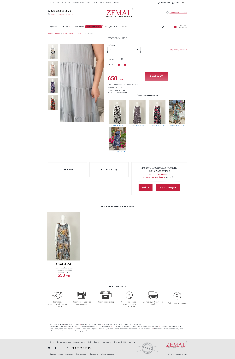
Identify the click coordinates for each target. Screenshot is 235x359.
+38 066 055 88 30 (61, 10)
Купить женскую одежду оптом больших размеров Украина (134, 329)
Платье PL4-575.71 (117, 151)
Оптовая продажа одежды (120, 326)
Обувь (65, 26)
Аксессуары (77, 26)
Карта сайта (106, 342)
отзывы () (67, 169)
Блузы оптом (137, 324)
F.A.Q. (95, 3)
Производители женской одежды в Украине (144, 326)
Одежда (54, 26)
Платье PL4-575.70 (177, 125)
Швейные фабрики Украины (88, 326)
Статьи (88, 3)
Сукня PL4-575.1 (137, 125)
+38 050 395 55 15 (80, 348)
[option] (53, 51)
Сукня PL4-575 (117, 125)
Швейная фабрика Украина (68, 326)
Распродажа (94, 26)
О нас (52, 3)
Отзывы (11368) (105, 3)
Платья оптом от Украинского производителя (168, 329)
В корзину (156, 76)
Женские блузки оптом (106, 329)
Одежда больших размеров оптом (170, 326)
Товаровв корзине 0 (183, 26)
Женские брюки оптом (72, 324)
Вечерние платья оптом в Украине (86, 329)
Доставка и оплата (63, 3)
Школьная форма (107, 354)
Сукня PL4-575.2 (63, 264)
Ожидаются (110, 26)
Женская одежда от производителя (62, 329)
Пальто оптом (117, 324)
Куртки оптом (107, 324)
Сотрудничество (78, 3)
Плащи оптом (85, 324)
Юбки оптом (127, 324)
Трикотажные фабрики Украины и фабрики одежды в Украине (71, 331)
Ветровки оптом (96, 324)
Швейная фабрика (104, 326)
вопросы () (109, 169)
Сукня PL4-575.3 (157, 125)
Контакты (116, 3)
